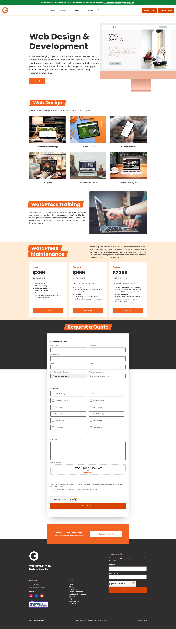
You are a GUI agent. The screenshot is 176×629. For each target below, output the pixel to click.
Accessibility (73, 603)
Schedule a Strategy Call (105, 534)
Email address (113, 573)
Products (76, 10)
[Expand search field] (99, 10)
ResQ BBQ (48, 183)
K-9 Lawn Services (88, 147)
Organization (54, 354)
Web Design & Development (78, 594)
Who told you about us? (97, 372)
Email (52, 363)
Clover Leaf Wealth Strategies (47, 147)
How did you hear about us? (59, 372)
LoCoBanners (129, 3)
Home (53, 10)
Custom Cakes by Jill (128, 183)
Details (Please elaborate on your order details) (66, 440)
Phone (91, 363)
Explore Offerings (166, 10)
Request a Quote (37, 81)
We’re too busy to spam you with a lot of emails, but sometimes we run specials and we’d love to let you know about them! (86, 485)
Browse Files (88, 472)
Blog (70, 599)
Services (63, 10)
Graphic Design (74, 589)
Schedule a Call (149, 10)
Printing (71, 587)
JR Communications (128, 147)
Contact (90, 10)
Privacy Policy (142, 620)
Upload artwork (87, 468)
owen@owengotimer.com (37, 587)
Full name (112, 565)
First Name (54, 346)
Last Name (92, 346)
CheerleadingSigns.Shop (112, 3)
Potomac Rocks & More (88, 183)
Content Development (76, 592)
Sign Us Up (48, 310)
